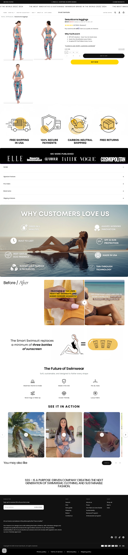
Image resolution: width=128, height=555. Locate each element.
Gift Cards (48, 12)
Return (68, 513)
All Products (9, 17)
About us (89, 502)
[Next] (120, 463)
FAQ (67, 505)
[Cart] (123, 12)
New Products (119, 2)
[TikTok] (119, 537)
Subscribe (38, 507)
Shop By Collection (23, 12)
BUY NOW (94, 62)
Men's (109, 505)
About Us (40, 12)
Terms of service (56, 552)
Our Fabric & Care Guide (94, 508)
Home (5, 12)
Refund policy (71, 552)
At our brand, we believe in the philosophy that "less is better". (23, 521)
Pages (88, 499)
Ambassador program (93, 516)
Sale (33, 12)
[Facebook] (112, 537)
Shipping (68, 510)
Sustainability (90, 510)
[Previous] (116, 463)
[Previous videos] (2, 434)
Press (88, 505)
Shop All (11, 12)
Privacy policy (41, 552)
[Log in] (119, 12)
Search (68, 502)
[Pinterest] (123, 537)
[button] (8, 2)
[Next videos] (125, 434)
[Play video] (26, 435)
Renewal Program (92, 513)
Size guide (121, 49)
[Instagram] (116, 537)
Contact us (69, 516)
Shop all (109, 502)
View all (106, 463)
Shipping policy (86, 552)
